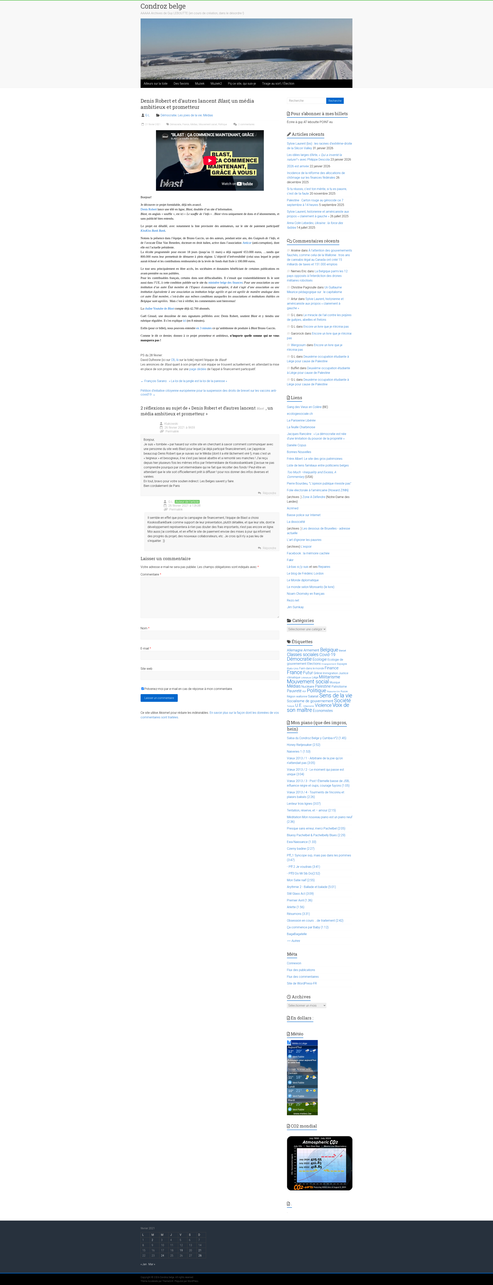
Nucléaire (307, 686)
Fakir (290, 560)
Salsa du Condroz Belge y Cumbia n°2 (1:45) (316, 738)
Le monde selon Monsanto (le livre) (310, 587)
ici (184, 320)
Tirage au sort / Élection (278, 83)
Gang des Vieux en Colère (304, 407)
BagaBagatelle (297, 934)
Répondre (269, 493)
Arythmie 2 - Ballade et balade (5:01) (311, 887)
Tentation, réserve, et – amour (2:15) (311, 810)
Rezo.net (293, 600)
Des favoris (181, 83)
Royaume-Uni (333, 691)
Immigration (330, 673)
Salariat (313, 696)
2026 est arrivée (298, 166)
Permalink (172, 431)
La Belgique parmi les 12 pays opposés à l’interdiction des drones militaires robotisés (317, 275)
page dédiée (197, 369)
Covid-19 (327, 654)
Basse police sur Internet (303, 515)
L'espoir (306, 546)
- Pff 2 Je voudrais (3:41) (303, 867)
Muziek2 (216, 83)
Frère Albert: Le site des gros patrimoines (314, 459)
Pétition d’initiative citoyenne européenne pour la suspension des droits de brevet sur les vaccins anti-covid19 (209, 392)
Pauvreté (294, 691)
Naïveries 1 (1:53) (298, 751)
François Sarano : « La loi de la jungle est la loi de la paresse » (184, 381)
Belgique (329, 650)
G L (147, 115)
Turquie (290, 706)
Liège (315, 677)
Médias (208, 115)
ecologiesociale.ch (300, 414)
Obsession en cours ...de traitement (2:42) (315, 920)
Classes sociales (303, 654)
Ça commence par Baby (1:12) (308, 927)
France (185, 124)
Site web (146, 668)
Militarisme (329, 677)
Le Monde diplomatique (303, 580)
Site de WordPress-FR (302, 983)
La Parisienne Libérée (301, 420)
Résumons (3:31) (298, 914)
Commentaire (151, 574)
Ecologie (320, 659)
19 (181, 1250)
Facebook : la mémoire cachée (308, 553)
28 (199, 1255)
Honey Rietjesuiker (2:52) (303, 745)
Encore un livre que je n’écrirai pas (326, 326)
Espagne (342, 663)
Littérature (306, 677)
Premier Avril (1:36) (299, 900)
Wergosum (298, 345)
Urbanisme (308, 706)
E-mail (146, 648)
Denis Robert (149, 209)
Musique (335, 682)
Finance (332, 668)
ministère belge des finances (225, 282)
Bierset (342, 650)
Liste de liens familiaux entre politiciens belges (318, 465)
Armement (311, 650)
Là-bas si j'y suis (298, 567)
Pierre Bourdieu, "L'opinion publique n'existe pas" (319, 483)
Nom (145, 628)
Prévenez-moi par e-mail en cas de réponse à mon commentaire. (188, 689)
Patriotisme (339, 686)
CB (173, 360)
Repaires (324, 567)
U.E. (298, 705)
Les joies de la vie (190, 115)
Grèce (318, 673)
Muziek (200, 83)
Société (342, 700)
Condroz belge (163, 6)
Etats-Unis (292, 668)
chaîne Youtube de (159, 308)
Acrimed (292, 508)
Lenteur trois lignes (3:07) (304, 803)
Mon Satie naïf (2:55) (301, 880)
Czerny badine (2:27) (300, 848)
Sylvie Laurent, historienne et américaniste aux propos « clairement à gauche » (315, 303)
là (177, 360)
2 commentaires (246, 124)
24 (162, 1255)
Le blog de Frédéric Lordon (305, 573)
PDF (304, 691)
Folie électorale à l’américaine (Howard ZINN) (318, 490)
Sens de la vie (335, 695)
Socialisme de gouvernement (310, 701)
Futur (308, 672)
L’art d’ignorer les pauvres (304, 540)
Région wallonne (297, 696)
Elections (314, 663)
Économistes (323, 711)
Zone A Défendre (314, 497)
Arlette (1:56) (295, 907)
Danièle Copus (296, 445)
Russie (344, 691)
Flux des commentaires (303, 977)
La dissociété (296, 522)
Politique (222, 124)
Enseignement (329, 664)
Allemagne (295, 650)
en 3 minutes (204, 328)
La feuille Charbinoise (301, 427)
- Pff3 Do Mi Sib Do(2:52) (303, 873)
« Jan (144, 1264)
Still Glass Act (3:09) (300, 893)
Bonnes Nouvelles (299, 452)
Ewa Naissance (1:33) (301, 842)
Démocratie (169, 115)
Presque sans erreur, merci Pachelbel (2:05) (316, 828)
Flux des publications (301, 970)
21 (199, 1250)
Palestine (323, 686)
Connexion (294, 963)
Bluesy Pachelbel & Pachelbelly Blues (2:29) (316, 835)
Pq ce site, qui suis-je (242, 83)
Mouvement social (208, 124)
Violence (323, 705)
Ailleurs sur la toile (156, 83)
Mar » (151, 1264)
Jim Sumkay (295, 607)
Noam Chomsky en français (305, 593)
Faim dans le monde (311, 668)
